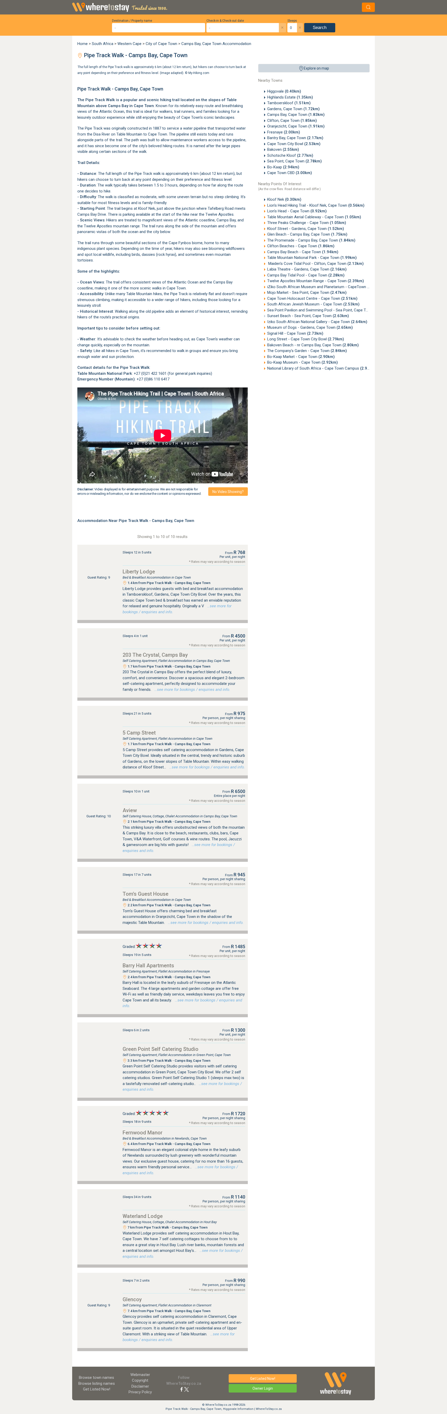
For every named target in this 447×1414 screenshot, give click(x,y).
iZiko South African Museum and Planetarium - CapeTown (325, 287)
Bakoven (283, 149)
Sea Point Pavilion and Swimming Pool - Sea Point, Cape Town (328, 310)
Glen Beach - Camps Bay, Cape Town (307, 234)
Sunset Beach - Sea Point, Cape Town (308, 315)
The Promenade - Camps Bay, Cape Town (311, 240)
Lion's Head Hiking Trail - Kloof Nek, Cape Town (315, 205)
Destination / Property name (132, 21)
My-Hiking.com (198, 72)
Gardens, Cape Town (293, 109)
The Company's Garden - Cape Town (307, 350)
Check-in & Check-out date (225, 21)
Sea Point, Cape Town (294, 161)
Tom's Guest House (145, 894)
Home (82, 43)
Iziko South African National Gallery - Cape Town (317, 321)
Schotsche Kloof (290, 155)
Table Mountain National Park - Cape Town (312, 257)
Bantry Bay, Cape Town (295, 138)
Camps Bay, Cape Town (296, 114)
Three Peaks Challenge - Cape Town (306, 222)
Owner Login (262, 1388)
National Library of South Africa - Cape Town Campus (321, 368)
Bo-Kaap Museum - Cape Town (302, 362)
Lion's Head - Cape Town (297, 211)
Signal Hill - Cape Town (295, 333)
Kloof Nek (284, 199)
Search (319, 27)
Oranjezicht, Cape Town (296, 126)
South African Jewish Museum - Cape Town (313, 304)
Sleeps (292, 21)
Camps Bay (118, 105)
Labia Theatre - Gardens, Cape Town (307, 269)
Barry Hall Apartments (148, 965)
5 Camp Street (139, 733)
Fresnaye (283, 132)
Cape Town (176, 288)
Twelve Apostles (219, 214)
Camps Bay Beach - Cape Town (302, 252)
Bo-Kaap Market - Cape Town (301, 356)
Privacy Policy (140, 1392)
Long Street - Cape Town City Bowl (305, 339)
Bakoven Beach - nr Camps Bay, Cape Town (313, 345)
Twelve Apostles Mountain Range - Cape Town (315, 281)
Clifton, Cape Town (292, 120)
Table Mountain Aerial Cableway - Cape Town (314, 217)
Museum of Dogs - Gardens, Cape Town (310, 327)
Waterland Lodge (143, 1216)
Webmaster (140, 1374)
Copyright (140, 1380)
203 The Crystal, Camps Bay (155, 655)
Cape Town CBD (289, 172)
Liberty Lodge (139, 571)
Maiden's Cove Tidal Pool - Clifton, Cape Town (315, 263)
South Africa (102, 43)
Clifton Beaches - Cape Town (300, 246)
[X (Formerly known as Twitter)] (186, 1389)
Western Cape (129, 43)
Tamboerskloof (289, 103)
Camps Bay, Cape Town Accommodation (216, 43)
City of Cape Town (161, 43)
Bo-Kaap (283, 167)
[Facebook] (181, 1389)
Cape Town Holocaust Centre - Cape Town (312, 298)
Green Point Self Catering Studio (160, 1049)
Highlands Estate (290, 97)
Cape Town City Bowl (294, 143)
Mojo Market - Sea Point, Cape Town (307, 292)
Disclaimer (140, 1386)
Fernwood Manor (142, 1132)
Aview (130, 810)
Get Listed (96, 1389)
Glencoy (132, 1299)
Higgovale (284, 91)
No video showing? (228, 492)
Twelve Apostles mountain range (112, 226)
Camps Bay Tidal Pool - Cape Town (306, 275)
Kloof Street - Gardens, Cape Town (305, 228)
